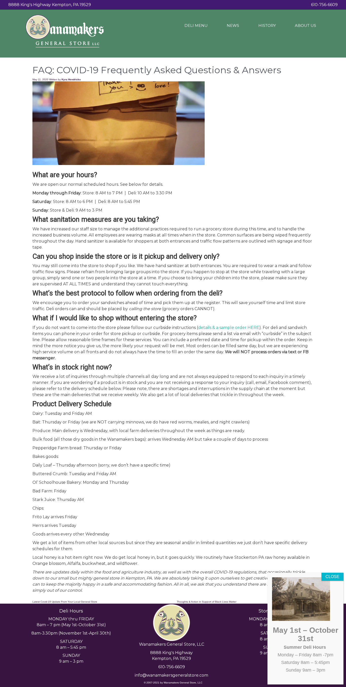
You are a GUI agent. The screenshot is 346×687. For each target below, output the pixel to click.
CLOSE (332, 576)
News (233, 25)
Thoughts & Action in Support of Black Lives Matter (206, 601)
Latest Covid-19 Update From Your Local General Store (64, 601)
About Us (305, 25)
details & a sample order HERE (228, 327)
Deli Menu (196, 25)
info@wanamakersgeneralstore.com (171, 675)
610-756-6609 (171, 666)
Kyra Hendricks (71, 79)
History (267, 25)
